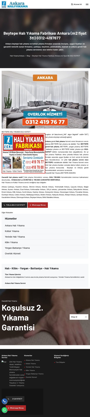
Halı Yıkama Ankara (17, 56)
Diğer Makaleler (7, 212)
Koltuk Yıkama (12, 231)
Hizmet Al (77, 4)
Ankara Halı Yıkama (14, 225)
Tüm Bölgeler (60, 362)
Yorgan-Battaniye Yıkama (17, 248)
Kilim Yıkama (11, 242)
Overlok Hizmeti (12, 253)
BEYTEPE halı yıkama (59, 144)
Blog (28, 56)
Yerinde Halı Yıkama (15, 237)
